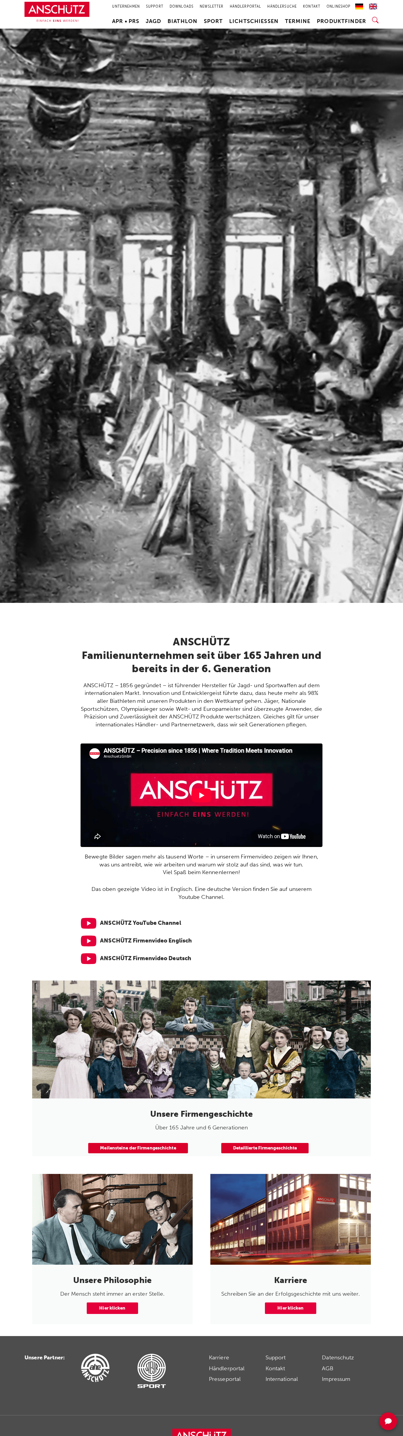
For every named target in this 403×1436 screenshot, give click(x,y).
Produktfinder (341, 21)
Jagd (153, 21)
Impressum (336, 1379)
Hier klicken (112, 1308)
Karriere (219, 1357)
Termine (298, 21)
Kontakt (275, 1368)
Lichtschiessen (254, 21)
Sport (213, 21)
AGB (327, 1368)
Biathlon (182, 21)
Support (276, 1357)
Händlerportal (227, 1368)
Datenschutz (338, 1357)
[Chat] (388, 1421)
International (282, 1379)
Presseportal (225, 1379)
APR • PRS (125, 21)
